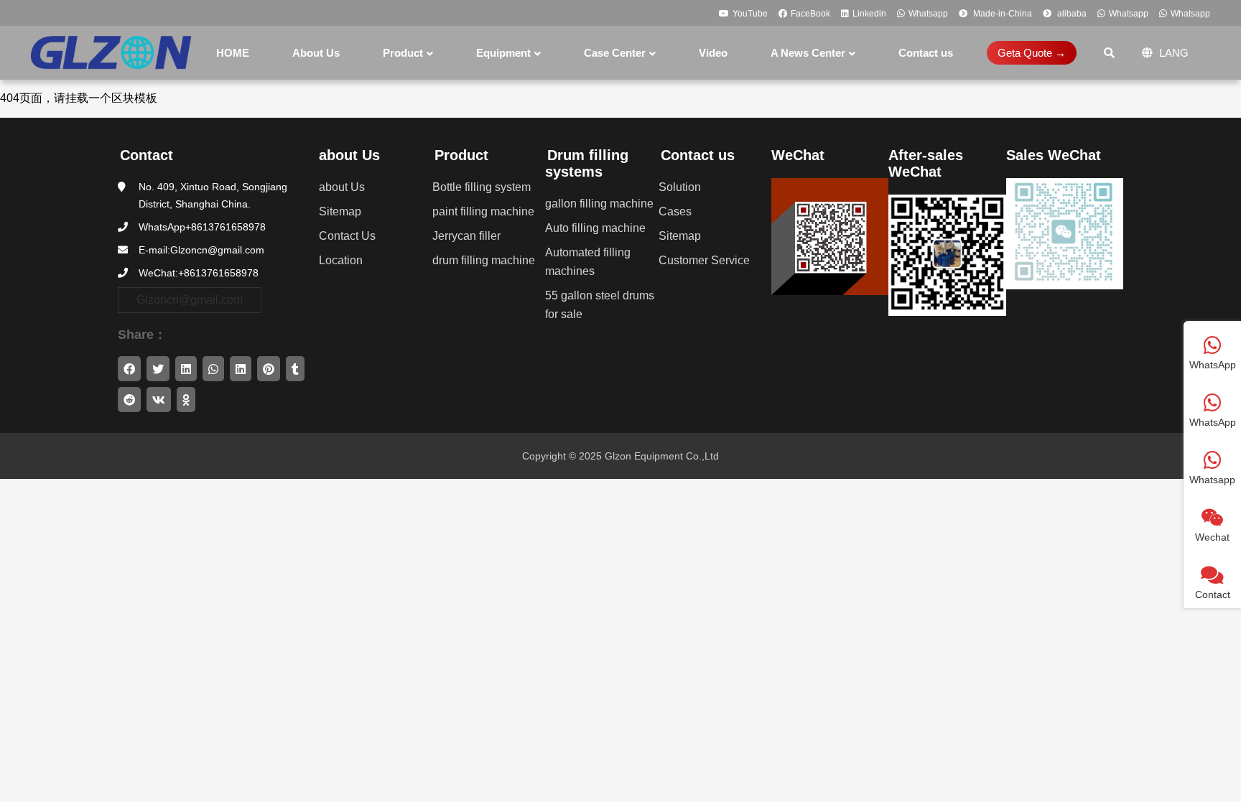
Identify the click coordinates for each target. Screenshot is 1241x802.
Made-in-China (1001, 14)
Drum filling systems (586, 163)
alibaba (1071, 14)
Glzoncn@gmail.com (189, 300)
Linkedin (869, 14)
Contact (146, 155)
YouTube (750, 14)
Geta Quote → (1032, 53)
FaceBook (810, 14)
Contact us (698, 155)
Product (461, 155)
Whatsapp (928, 14)
